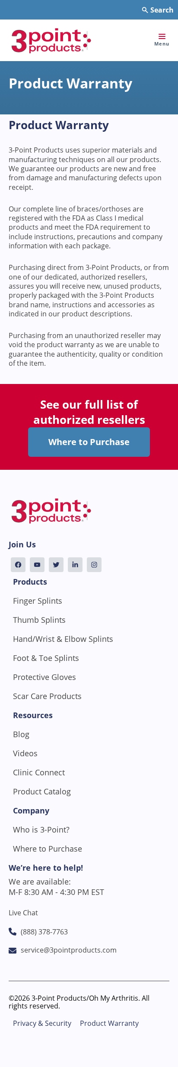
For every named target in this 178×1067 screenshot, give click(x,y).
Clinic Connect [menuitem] (39, 772)
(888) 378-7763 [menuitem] (44, 932)
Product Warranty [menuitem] (109, 1023)
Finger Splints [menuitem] (37, 600)
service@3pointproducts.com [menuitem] (69, 950)
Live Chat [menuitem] (23, 912)
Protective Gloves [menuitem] (44, 677)
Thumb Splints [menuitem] (39, 620)
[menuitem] (18, 564)
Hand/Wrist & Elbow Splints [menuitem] (63, 639)
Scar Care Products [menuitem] (47, 696)
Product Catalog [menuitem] (42, 791)
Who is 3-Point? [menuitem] (41, 829)
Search (161, 10)
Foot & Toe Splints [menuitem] (46, 658)
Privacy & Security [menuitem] (42, 1023)
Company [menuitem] (31, 810)
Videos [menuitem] (25, 753)
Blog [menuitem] (21, 734)
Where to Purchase (89, 442)
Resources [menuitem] (33, 715)
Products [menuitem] (30, 581)
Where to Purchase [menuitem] (47, 848)
